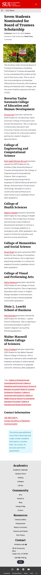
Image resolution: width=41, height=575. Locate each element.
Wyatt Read (9, 252)
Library (20, 485)
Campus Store (20, 474)
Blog (20, 502)
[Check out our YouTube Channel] (28, 569)
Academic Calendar (20, 470)
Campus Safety (20, 519)
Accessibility (7, 573)
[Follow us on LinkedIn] (23, 569)
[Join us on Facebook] (18, 569)
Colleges (20, 481)
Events (20, 510)
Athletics (20, 498)
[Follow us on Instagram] (12, 569)
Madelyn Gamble (11, 212)
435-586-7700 (19, 558)
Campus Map (20, 506)
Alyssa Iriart (9, 114)
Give (20, 562)
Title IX (31, 573)
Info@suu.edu (19, 544)
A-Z (36, 573)
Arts (20, 495)
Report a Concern (20, 527)
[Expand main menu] (36, 4)
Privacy (26, 573)
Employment (20, 523)
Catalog (20, 477)
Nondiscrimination (17, 573)
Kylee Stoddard (10, 349)
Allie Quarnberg (10, 315)
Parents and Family (20, 531)
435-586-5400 (10, 417)
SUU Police (20, 535)
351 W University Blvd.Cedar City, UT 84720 (20, 551)
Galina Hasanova (11, 282)
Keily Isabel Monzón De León (16, 161)
